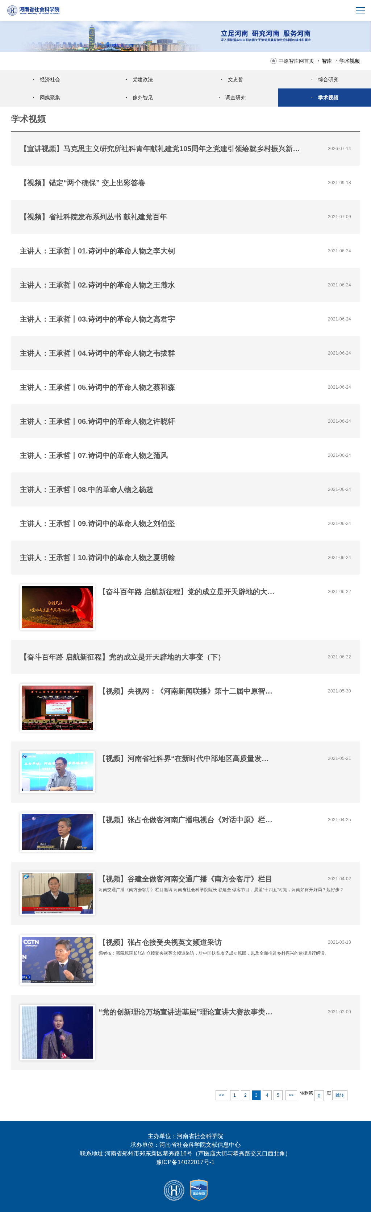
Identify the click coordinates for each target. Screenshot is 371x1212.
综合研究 (324, 79)
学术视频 (349, 61)
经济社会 (46, 79)
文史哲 (232, 79)
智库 (327, 61)
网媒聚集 (46, 97)
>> (291, 1095)
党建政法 (139, 79)
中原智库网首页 (296, 61)
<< (221, 1095)
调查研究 (232, 97)
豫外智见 (139, 97)
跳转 (339, 1095)
